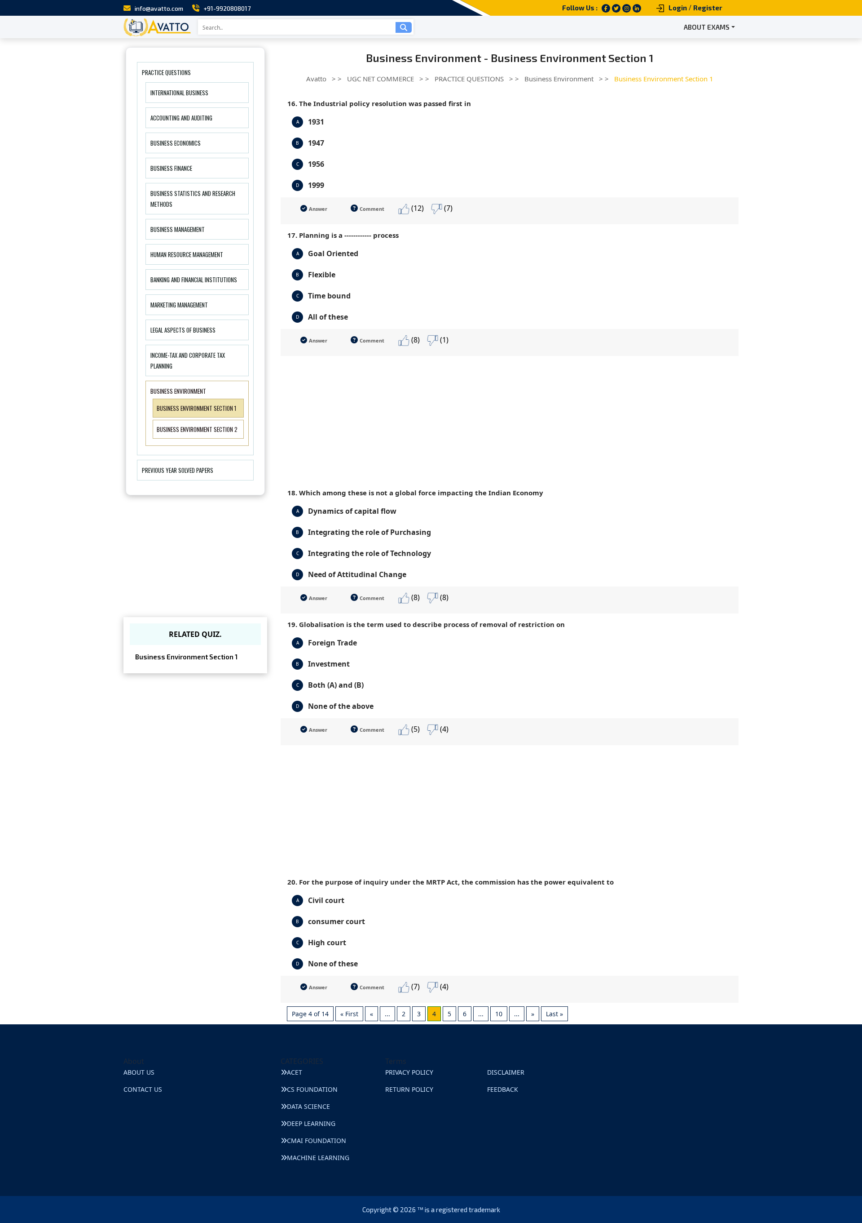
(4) (443, 729)
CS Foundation (312, 1089)
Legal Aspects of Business (183, 329)
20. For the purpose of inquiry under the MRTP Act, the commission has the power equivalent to (450, 881)
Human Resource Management (186, 254)
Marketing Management (179, 304)
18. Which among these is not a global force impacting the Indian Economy (415, 492)
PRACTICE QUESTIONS (166, 72)
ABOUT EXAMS (707, 27)
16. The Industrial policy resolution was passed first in (379, 103)
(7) (447, 208)
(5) (414, 729)
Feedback (502, 1089)
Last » (554, 1014)
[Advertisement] (510, 419)
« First (349, 1014)
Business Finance (171, 168)
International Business (179, 92)
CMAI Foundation (316, 1140)
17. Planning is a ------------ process (343, 235)
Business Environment (178, 391)
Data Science (308, 1106)
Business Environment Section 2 (197, 429)
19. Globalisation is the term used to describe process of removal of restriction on (426, 624)
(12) (416, 208)
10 (498, 1014)
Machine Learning (318, 1157)
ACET (294, 1072)
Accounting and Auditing (181, 117)
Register (707, 8)
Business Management (177, 229)
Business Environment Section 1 (196, 408)
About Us (138, 1072)
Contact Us (142, 1089)
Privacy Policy (409, 1072)
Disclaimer (505, 1072)
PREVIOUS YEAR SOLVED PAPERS (177, 470)
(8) (414, 340)
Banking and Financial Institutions (193, 279)
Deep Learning (311, 1123)
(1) (443, 340)
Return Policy (409, 1089)
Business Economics (175, 142)
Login (677, 8)
